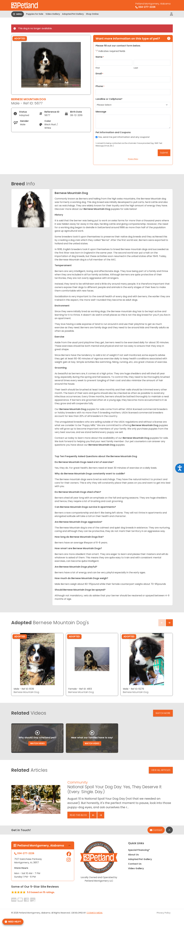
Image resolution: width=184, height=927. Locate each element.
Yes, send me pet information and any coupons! (124, 136)
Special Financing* (139, 850)
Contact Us (134, 863)
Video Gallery (53, 14)
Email (99, 73)
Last (136, 67)
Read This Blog (78, 815)
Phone (100, 86)
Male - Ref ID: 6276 (133, 688)
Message (101, 111)
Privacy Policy (163, 912)
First (98, 67)
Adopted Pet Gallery (73, 14)
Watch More (163, 713)
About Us (133, 854)
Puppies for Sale (34, 14)
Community (77, 782)
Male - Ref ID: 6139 (24, 688)
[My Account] (171, 14)
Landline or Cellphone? (109, 99)
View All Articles (160, 770)
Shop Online (92, 14)
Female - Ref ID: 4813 (80, 688)
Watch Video (37, 743)
